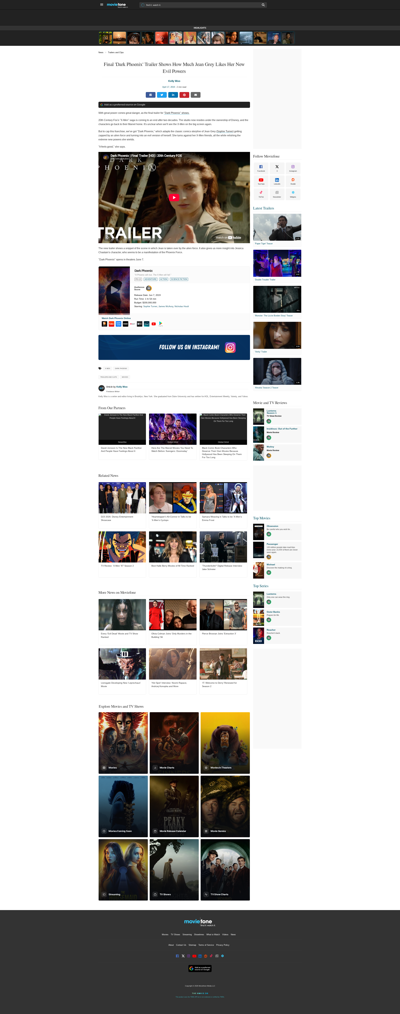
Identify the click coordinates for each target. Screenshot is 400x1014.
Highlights (200, 28)
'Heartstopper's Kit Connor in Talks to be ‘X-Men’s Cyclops (171, 518)
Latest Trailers (263, 208)
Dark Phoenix (143, 270)
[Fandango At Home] (104, 324)
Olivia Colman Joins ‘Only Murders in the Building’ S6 (171, 635)
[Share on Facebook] (150, 95)
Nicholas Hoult (182, 306)
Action (163, 279)
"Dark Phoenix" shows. (176, 113)
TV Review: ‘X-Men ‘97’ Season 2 (117, 566)
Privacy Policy (222, 945)
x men (107, 368)
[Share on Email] (195, 95)
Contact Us (181, 945)
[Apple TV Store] (139, 324)
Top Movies (261, 517)
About (171, 945)
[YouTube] (153, 324)
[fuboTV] (111, 324)
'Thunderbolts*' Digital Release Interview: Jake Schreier (222, 567)
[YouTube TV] (132, 324)
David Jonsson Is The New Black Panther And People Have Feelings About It (121, 449)
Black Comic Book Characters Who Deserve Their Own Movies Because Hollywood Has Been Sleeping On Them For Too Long (222, 453)
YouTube (261, 184)
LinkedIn (277, 184)
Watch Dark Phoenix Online (116, 318)
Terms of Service (206, 945)
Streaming (187, 934)
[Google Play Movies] (160, 324)
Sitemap (192, 945)
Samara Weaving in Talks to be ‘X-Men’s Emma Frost (222, 518)
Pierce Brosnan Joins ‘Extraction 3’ (219, 633)
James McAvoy (165, 306)
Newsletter (277, 197)
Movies (125, 377)
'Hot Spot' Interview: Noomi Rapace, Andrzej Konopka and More (169, 685)
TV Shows (175, 934)
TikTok (261, 197)
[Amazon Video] (118, 324)
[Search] (263, 4)
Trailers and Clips (116, 52)
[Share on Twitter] (162, 95)
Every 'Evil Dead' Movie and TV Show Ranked (119, 635)
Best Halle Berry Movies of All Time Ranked (172, 566)
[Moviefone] (118, 5)
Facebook (261, 171)
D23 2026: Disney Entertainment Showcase (117, 518)
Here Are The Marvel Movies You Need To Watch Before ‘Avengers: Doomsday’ (172, 449)
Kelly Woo (174, 81)
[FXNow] (125, 324)
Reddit (293, 184)
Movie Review (273, 432)
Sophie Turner (225, 131)
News (100, 52)
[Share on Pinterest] (184, 95)
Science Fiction (179, 279)
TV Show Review (274, 416)
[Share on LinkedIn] (173, 95)
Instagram (293, 171)
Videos (225, 934)
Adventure (150, 279)
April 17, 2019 (168, 87)
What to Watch (213, 934)
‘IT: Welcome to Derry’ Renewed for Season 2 (219, 685)
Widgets (293, 197)
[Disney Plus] (146, 324)
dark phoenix (121, 368)
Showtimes (199, 934)
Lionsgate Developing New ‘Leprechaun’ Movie (121, 685)
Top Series (260, 585)
